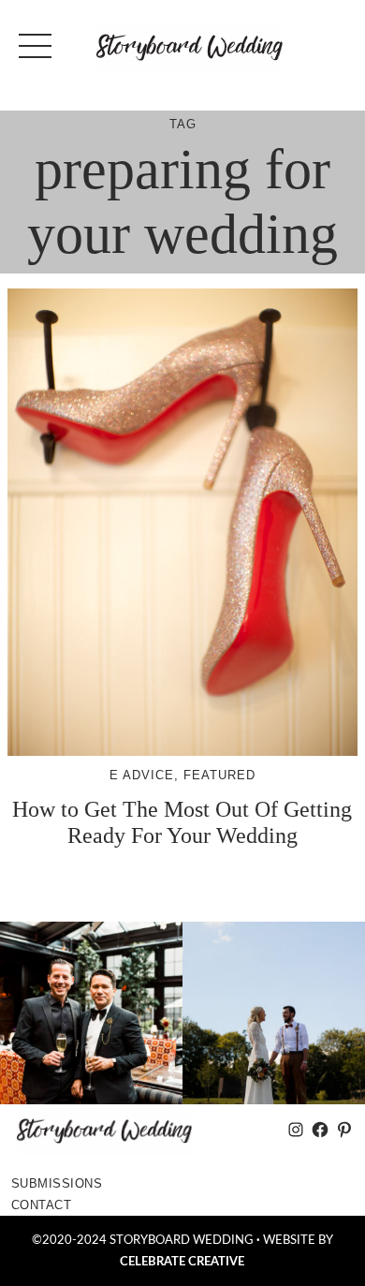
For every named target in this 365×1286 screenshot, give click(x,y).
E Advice (142, 775)
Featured (219, 775)
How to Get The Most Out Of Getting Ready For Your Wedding (182, 822)
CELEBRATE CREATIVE (182, 1261)
